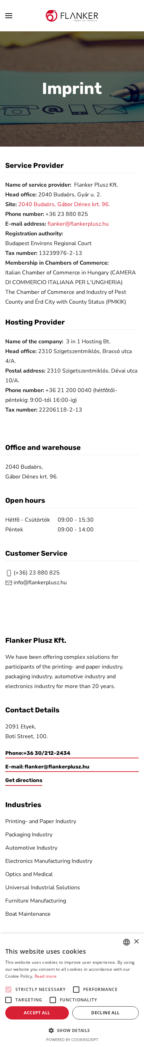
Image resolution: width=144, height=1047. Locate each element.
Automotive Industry (31, 848)
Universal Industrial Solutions (42, 887)
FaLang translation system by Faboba (23, 607)
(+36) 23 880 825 (36, 573)
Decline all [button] (105, 1013)
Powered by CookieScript (72, 1039)
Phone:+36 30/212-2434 (37, 753)
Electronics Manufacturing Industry (48, 861)
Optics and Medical (29, 874)
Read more (46, 976)
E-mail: (47, 767)
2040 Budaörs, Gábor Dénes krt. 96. (64, 204)
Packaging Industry (28, 834)
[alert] (72, 990)
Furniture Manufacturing (35, 901)
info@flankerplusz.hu (40, 582)
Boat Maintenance (28, 914)
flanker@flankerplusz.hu (78, 224)
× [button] (136, 941)
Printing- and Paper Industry (40, 821)
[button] (8, 16)
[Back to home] (72, 16)
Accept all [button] (37, 1013)
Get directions (23, 780)
